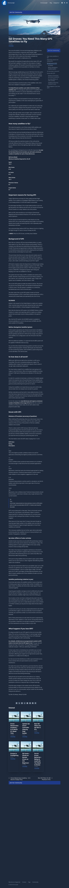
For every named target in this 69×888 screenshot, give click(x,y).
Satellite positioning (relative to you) (53, 83)
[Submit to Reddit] (22, 703)
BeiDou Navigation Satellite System (53, 68)
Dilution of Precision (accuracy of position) (53, 76)
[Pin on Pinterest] (30, 703)
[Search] (64, 2)
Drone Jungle (11, 3)
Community (35, 882)
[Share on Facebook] (33, 703)
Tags (29, 882)
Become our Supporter (14, 882)
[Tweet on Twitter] (19, 703)
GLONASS (50, 65)
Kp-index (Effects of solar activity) (53, 79)
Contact (24, 882)
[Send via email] (35, 703)
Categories (56, 3)
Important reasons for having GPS (52, 60)
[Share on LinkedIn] (16, 703)
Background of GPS (52, 63)
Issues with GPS (51, 73)
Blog (10, 36)
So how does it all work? (53, 71)
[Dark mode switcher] (66, 2)
